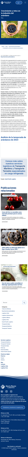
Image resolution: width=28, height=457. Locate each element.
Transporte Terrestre (6, 328)
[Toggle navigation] (25, 2)
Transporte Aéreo (6, 324)
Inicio (3, 46)
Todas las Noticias (6, 309)
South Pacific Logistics (10, 179)
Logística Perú (5, 319)
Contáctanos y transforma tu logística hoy (13, 407)
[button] (19, 2)
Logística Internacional (7, 315)
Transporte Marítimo (7, 326)
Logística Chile (5, 313)
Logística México (6, 317)
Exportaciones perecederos (8, 57)
